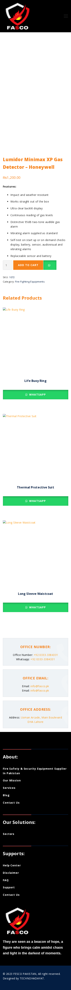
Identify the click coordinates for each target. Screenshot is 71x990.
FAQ (6, 880)
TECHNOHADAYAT (32, 978)
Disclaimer (11, 873)
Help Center (12, 865)
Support (9, 887)
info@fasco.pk (39, 686)
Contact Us (11, 802)
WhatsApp (37, 394)
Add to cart (28, 265)
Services (9, 788)
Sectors (8, 834)
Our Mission (12, 780)
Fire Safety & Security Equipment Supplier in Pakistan (35, 771)
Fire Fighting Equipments (30, 281)
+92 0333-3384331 (45, 655)
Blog (6, 795)
